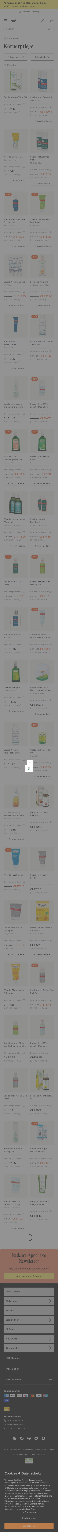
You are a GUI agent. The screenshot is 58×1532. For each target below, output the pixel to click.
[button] (30, 762)
